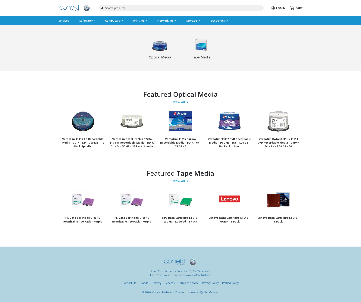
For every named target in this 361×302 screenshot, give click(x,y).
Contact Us (129, 283)
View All (179, 102)
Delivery (156, 283)
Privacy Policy (210, 283)
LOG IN (280, 8)
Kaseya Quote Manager (204, 292)
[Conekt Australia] (74, 7)
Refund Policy (230, 283)
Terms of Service (188, 283)
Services (63, 20)
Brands (144, 283)
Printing (139, 20)
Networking (165, 20)
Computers (113, 20)
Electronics (217, 20)
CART (299, 8)
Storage (192, 20)
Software (85, 20)
